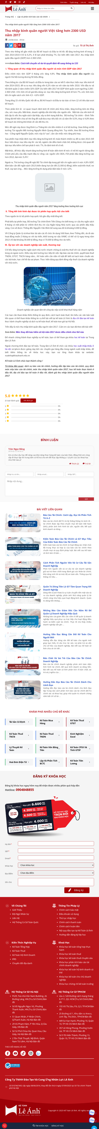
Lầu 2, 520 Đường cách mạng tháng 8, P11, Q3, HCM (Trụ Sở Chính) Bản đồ (76, 999)
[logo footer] (23, 1115)
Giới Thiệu (17, 909)
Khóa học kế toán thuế (70, 954)
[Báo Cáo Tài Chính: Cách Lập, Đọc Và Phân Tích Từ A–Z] (23, 531)
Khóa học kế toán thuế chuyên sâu (76, 958)
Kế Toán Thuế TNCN (16, 735)
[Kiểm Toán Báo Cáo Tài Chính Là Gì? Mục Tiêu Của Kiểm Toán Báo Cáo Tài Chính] (23, 555)
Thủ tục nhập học (67, 918)
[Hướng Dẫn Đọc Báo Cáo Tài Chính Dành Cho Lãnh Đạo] (23, 698)
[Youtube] (15, 2)
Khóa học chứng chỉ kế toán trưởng (76, 984)
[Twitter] (10, 2)
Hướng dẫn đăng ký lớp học (72, 934)
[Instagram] (19, 2)
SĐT (7, 851)
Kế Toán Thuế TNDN (46, 735)
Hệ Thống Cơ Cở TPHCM (72, 991)
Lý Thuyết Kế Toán (15, 749)
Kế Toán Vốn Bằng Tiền (49, 749)
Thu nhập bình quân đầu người (29, 206)
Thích (75, 463)
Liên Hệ (15, 918)
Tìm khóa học (41, 1125)
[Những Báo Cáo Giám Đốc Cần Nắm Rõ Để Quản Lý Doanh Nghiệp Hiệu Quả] (23, 627)
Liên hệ (83, 2)
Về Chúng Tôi (19, 905)
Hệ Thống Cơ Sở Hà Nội (25, 991)
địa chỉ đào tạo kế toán (83, 318)
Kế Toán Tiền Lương (76, 762)
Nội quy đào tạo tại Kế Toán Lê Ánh (76, 930)
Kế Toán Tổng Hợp (21, 946)
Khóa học (9, 866)
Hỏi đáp (91, 2)
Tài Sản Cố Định (17, 721)
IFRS (14, 959)
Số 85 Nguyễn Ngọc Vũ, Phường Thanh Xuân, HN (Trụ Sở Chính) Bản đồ (29, 1009)
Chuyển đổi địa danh (22, 963)
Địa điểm (9, 873)
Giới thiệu (63, 2)
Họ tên (8, 844)
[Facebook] (6, 2)
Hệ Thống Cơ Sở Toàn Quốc (25, 922)
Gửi (86, 499)
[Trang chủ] (15, 8)
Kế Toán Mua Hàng (46, 722)
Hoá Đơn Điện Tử (18, 762)
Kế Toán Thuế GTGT (77, 722)
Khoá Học (64, 942)
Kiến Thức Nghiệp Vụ (24, 942)
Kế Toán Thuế (18, 950)
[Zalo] (38, 1053)
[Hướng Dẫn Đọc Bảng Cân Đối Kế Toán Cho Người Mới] (23, 651)
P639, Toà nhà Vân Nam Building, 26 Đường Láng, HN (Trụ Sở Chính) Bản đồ (29, 999)
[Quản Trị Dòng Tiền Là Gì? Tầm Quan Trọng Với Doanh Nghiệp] (23, 603)
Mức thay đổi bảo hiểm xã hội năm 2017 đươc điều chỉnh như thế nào (50, 332)
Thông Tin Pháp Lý (69, 905)
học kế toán (79, 337)
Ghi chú (8, 882)
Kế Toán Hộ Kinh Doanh (23, 955)
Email (8, 858)
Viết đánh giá (28, 400)
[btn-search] (71, 8)
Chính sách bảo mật (69, 909)
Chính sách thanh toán (70, 922)
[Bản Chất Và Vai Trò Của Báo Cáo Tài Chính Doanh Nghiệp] (23, 674)
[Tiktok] (23, 1053)
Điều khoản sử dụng (69, 914)
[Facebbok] (7, 1053)
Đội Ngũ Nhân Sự (20, 914)
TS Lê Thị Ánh (87, 45)
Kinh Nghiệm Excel (77, 735)
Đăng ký (79, 890)
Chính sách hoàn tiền (69, 926)
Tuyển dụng (74, 2)
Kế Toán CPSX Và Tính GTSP (78, 749)
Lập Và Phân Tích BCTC (48, 762)
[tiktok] (24, 2)
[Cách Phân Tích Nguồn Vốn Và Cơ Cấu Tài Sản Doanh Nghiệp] (23, 579)
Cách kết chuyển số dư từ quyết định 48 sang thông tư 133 (49, 63)
